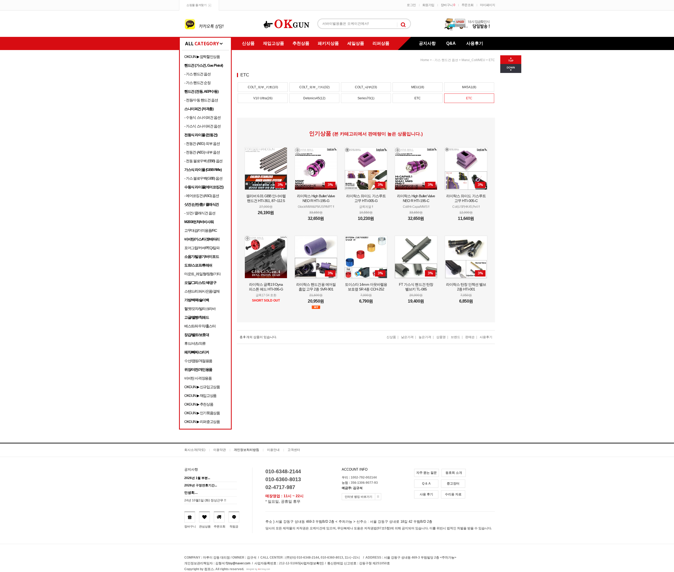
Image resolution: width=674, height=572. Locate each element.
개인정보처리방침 (246, 450)
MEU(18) (417, 87)
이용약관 (219, 450)
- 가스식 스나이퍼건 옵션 (202, 126)
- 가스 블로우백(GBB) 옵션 (203, 178)
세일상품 (355, 43)
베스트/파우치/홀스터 (200, 326)
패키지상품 (328, 43)
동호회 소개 (453, 473)
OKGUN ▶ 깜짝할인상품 (202, 57)
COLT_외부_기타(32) (314, 87)
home (424, 60)
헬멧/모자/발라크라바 (200, 309)
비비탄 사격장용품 (197, 378)
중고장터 (453, 483)
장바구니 (448, 5)
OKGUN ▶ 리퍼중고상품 (202, 422)
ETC (492, 60)
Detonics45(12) (314, 98)
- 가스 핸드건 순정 (197, 83)
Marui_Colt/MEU (473, 60)
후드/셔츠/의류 (195, 343)
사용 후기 (426, 494)
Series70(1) (366, 98)
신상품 (248, 43)
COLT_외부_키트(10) (263, 87)
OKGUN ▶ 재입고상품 (200, 395)
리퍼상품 (381, 43)
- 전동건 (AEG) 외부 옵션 (202, 143)
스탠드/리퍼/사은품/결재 (202, 291)
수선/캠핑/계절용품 (198, 361)
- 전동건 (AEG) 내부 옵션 (202, 152)
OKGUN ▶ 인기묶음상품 (202, 413)
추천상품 (301, 43)
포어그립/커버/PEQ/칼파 (201, 248)
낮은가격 (407, 337)
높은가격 (425, 337)
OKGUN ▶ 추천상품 (198, 404)
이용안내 (273, 450)
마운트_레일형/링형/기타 (202, 274)
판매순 (470, 337)
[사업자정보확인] (311, 563)
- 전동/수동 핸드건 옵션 (201, 100)
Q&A (451, 43)
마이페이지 (487, 5)
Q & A (426, 483)
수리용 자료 (453, 494)
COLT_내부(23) (366, 87)
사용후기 (474, 43)
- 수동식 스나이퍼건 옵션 (202, 117)
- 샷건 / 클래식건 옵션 (199, 213)
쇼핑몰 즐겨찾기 (196, 5)
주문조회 (468, 5)
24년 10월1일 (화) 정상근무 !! (205, 500)
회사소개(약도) (194, 450)
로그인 (411, 5)
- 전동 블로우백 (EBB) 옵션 (203, 161)
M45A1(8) (469, 87)
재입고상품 (273, 43)
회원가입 (428, 5)
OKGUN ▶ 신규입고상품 (202, 387)
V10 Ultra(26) (262, 98)
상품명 (441, 337)
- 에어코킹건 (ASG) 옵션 (201, 196)
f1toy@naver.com (238, 563)
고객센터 (294, 450)
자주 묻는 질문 (426, 473)
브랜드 (455, 337)
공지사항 (427, 43)
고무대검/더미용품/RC (200, 230)
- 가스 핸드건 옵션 (197, 74)
